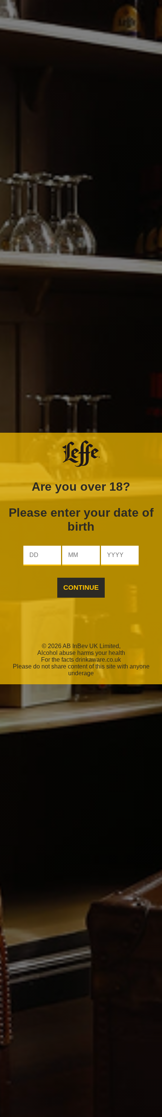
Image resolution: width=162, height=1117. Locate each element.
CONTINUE (81, 587)
